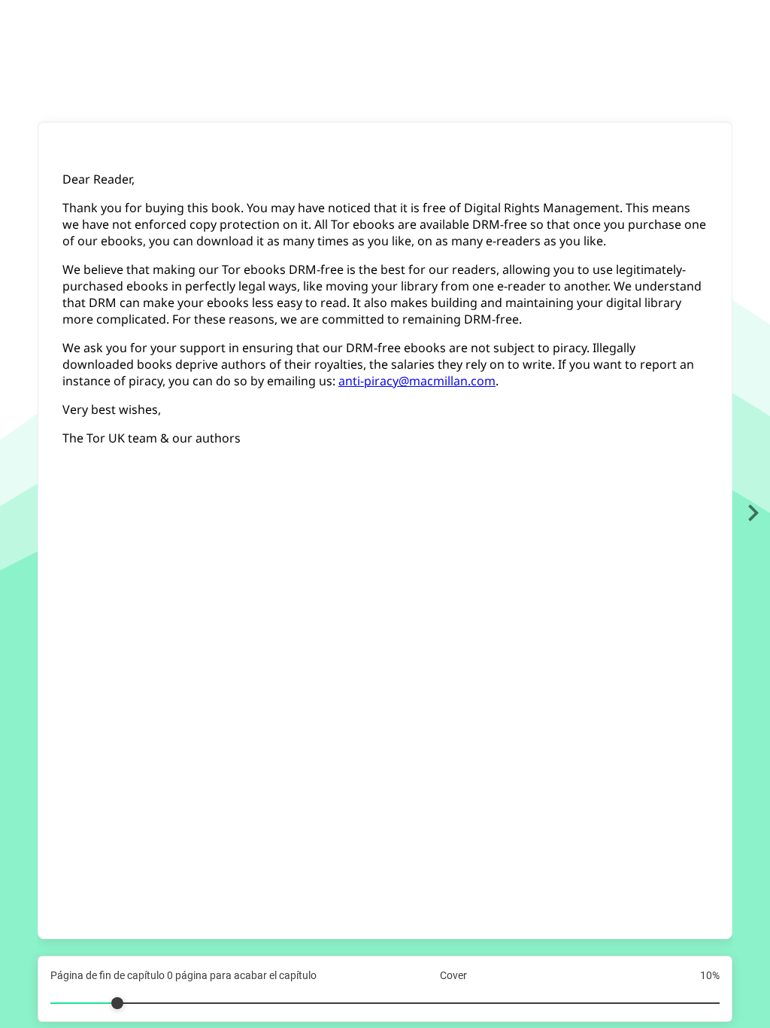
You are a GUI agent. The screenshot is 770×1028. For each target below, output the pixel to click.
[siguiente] (753, 514)
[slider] (385, 997)
